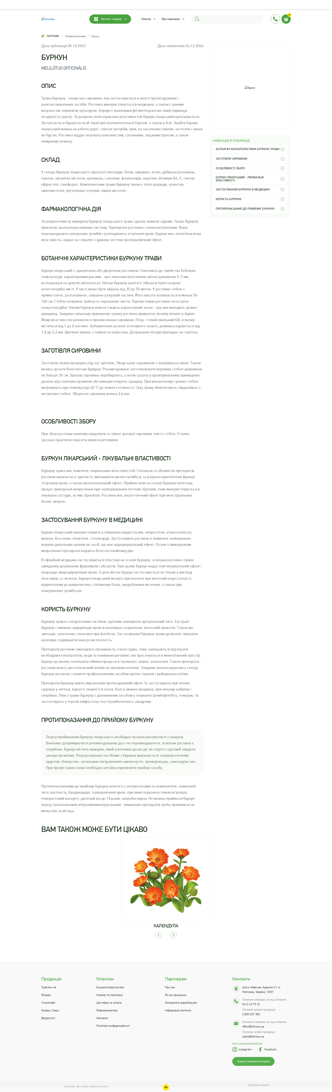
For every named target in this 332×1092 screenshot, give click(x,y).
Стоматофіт (48, 1002)
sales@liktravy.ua (253, 1036)
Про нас (170, 987)
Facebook (270, 1049)
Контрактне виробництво (181, 1002)
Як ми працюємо (175, 995)
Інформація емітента (178, 1010)
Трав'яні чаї (48, 987)
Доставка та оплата (109, 1002)
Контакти (102, 1018)
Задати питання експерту (253, 1061)
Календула (166, 925)
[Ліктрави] (61, 19)
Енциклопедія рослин (110, 987)
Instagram (245, 1049)
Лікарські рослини (75, 36)
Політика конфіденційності (113, 1026)
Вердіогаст (48, 1018)
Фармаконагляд (106, 1010)
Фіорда (46, 995)
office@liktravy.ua (253, 1026)
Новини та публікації (109, 995)
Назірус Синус (50, 1010)
